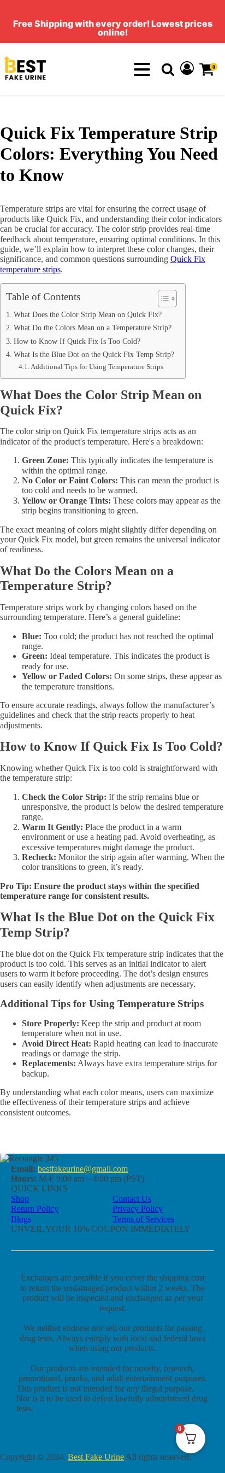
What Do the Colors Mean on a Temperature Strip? (92, 327)
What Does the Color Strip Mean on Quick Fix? (88, 314)
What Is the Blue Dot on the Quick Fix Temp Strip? (94, 354)
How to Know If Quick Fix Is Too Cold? (77, 341)
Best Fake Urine (96, 1457)
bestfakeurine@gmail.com (83, 1168)
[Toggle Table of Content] (162, 298)
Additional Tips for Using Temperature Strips (97, 367)
